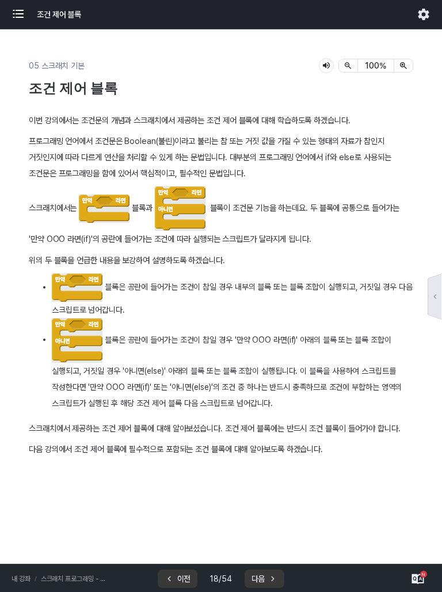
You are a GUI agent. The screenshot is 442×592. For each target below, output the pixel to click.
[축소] (348, 66)
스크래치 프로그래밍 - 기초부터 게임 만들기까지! (74, 579)
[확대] (403, 66)
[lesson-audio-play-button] (326, 65)
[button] (24, 14)
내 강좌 (21, 579)
